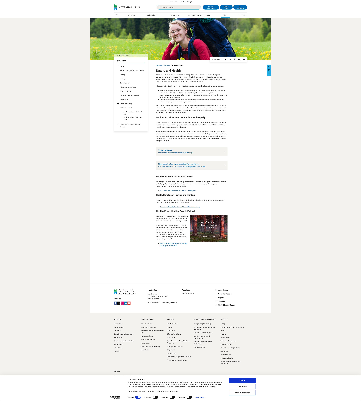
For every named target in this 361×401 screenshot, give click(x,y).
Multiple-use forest (147, 336)
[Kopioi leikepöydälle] (269, 74)
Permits (242, 15)
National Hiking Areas (148, 340)
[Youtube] (244, 59)
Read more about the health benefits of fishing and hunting (180, 207)
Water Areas (145, 350)
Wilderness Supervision (128, 87)
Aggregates (171, 350)
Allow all (242, 380)
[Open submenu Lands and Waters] (161, 15)
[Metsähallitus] (127, 7)
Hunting (122, 79)
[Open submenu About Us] (136, 15)
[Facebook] (226, 59)
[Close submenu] (118, 108)
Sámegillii (189, 2)
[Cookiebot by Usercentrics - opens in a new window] (115, 397)
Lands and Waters (152, 15)
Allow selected (242, 386)
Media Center (226, 7)
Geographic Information (148, 327)
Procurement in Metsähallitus (177, 360)
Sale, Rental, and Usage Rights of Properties (178, 342)
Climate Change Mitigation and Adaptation (204, 328)
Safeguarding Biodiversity (202, 324)
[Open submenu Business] (179, 15)
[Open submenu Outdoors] (229, 15)
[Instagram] (235, 59)
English (183, 2)
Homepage (159, 65)
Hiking (122, 66)
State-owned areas (147, 324)
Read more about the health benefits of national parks (178, 191)
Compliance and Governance (123, 334)
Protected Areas (146, 343)
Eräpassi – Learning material (129, 95)
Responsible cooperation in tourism (179, 357)
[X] (230, 59)
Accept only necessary (242, 392)
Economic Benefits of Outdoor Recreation (230, 362)
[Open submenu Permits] (246, 15)
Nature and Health (226, 358)
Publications (118, 348)
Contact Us (117, 331)
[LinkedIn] (239, 59)
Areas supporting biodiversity (150, 346)
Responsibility (118, 337)
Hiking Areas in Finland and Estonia (132, 70)
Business (174, 15)
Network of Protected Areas (203, 333)
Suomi (171, 2)
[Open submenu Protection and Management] (211, 15)
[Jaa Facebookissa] (269, 66)
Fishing (122, 75)
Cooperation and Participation (124, 341)
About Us (131, 15)
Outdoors (224, 15)
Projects (116, 351)
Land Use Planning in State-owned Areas (152, 332)
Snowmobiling (125, 83)
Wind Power (171, 331)
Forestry (170, 327)
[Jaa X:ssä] (269, 70)
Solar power (171, 337)
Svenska (177, 2)
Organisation (118, 324)
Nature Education (126, 91)
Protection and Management (199, 15)
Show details (199, 397)
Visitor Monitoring (126, 104)
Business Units (119, 327)
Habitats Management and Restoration (203, 343)
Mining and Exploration (175, 346)
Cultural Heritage (199, 347)
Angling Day (124, 99)
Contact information (211, 7)
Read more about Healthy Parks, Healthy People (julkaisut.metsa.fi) (173, 244)
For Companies (240, 7)
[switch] (155, 397)
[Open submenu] (118, 66)
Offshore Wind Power (174, 334)
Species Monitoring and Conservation (202, 337)
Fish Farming (171, 353)
